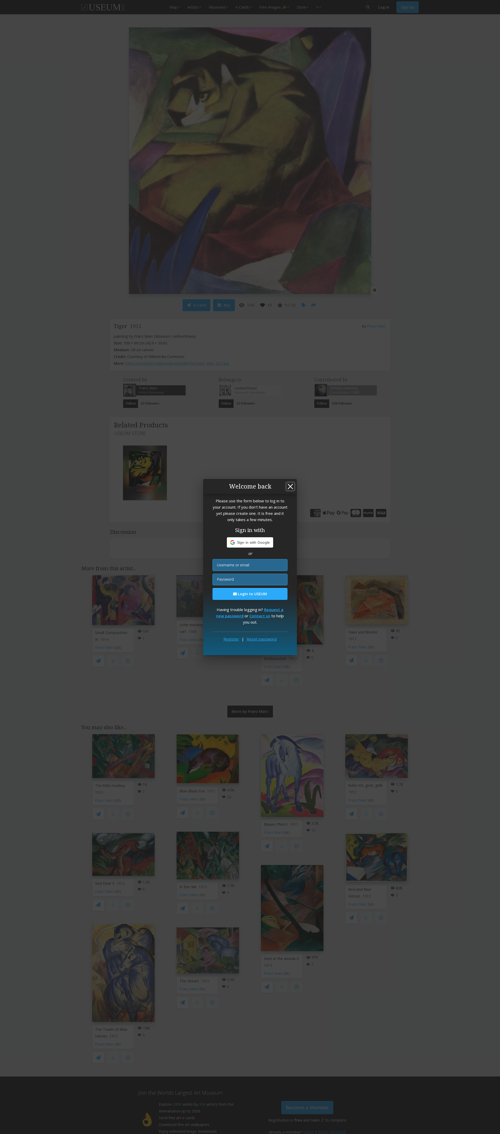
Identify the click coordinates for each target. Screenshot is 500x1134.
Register (231, 639)
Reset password (262, 639)
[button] (250, 542)
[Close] (290, 486)
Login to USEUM (252, 593)
